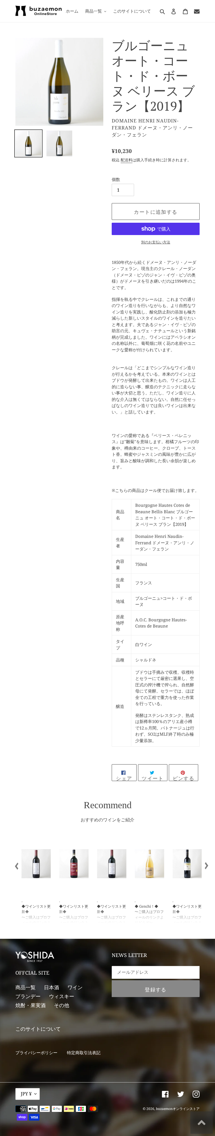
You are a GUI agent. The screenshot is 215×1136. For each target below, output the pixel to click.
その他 (61, 1005)
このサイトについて (38, 1028)
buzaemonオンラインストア (178, 1108)
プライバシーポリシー (36, 1052)
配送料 (126, 159)
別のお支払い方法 (155, 242)
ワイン (75, 987)
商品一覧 (25, 987)
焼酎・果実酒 (30, 1005)
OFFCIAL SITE (32, 972)
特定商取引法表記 (84, 1052)
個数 (116, 179)
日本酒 (51, 987)
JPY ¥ (26, 1094)
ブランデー (28, 996)
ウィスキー (61, 996)
